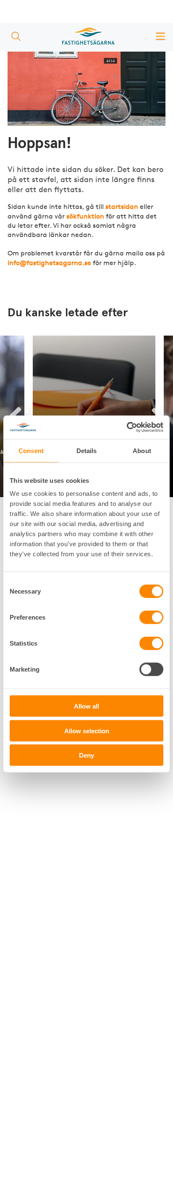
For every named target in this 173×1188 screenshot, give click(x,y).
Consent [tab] (31, 450)
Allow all (86, 706)
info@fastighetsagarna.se (49, 263)
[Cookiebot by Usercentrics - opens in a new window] (126, 427)
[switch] (151, 617)
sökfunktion (85, 216)
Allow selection (86, 730)
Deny (86, 755)
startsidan (121, 207)
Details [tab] (86, 450)
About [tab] (142, 450)
